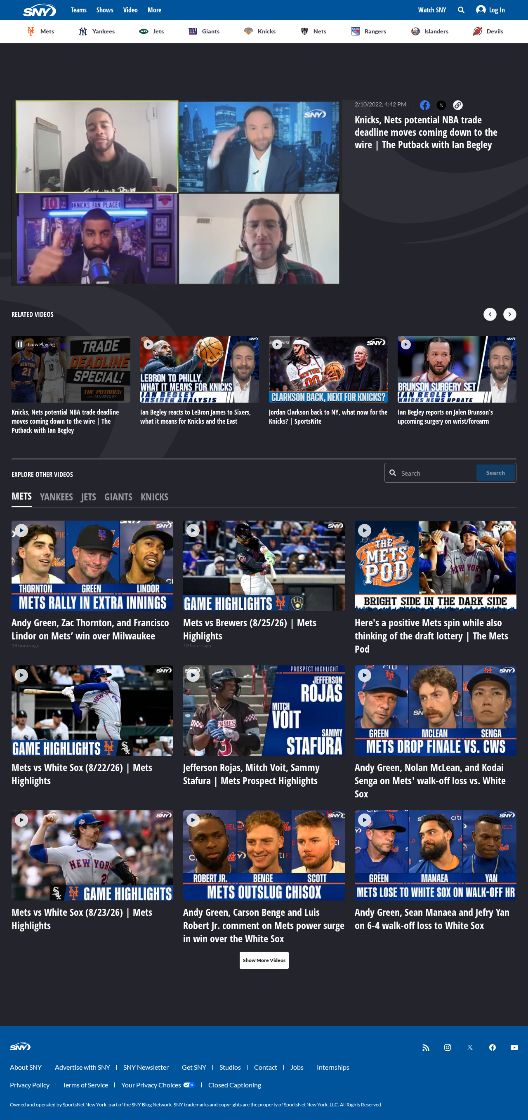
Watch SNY (432, 9)
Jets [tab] (88, 496)
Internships (333, 1067)
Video (130, 9)
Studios (230, 1067)
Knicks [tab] (154, 496)
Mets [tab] (22, 495)
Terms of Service (85, 1085)
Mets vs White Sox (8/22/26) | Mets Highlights (82, 773)
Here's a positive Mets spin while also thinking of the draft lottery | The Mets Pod (431, 635)
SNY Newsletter (146, 1067)
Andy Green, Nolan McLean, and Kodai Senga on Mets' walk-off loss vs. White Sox (430, 780)
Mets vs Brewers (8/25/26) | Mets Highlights (249, 628)
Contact (265, 1067)
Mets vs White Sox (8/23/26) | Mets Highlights (82, 918)
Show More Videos (264, 960)
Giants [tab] (118, 496)
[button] (490, 10)
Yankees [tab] (56, 496)
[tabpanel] (264, 745)
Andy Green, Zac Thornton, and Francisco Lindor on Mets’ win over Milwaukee (90, 628)
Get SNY (194, 1067)
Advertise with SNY (82, 1067)
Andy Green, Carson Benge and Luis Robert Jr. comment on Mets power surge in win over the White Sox (263, 925)
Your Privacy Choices (151, 1085)
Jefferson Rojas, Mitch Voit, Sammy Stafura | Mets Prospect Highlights (251, 773)
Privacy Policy (30, 1085)
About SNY (26, 1067)
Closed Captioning (234, 1085)
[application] (177, 193)
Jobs (297, 1067)
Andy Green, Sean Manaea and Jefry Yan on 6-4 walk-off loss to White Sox (432, 918)
